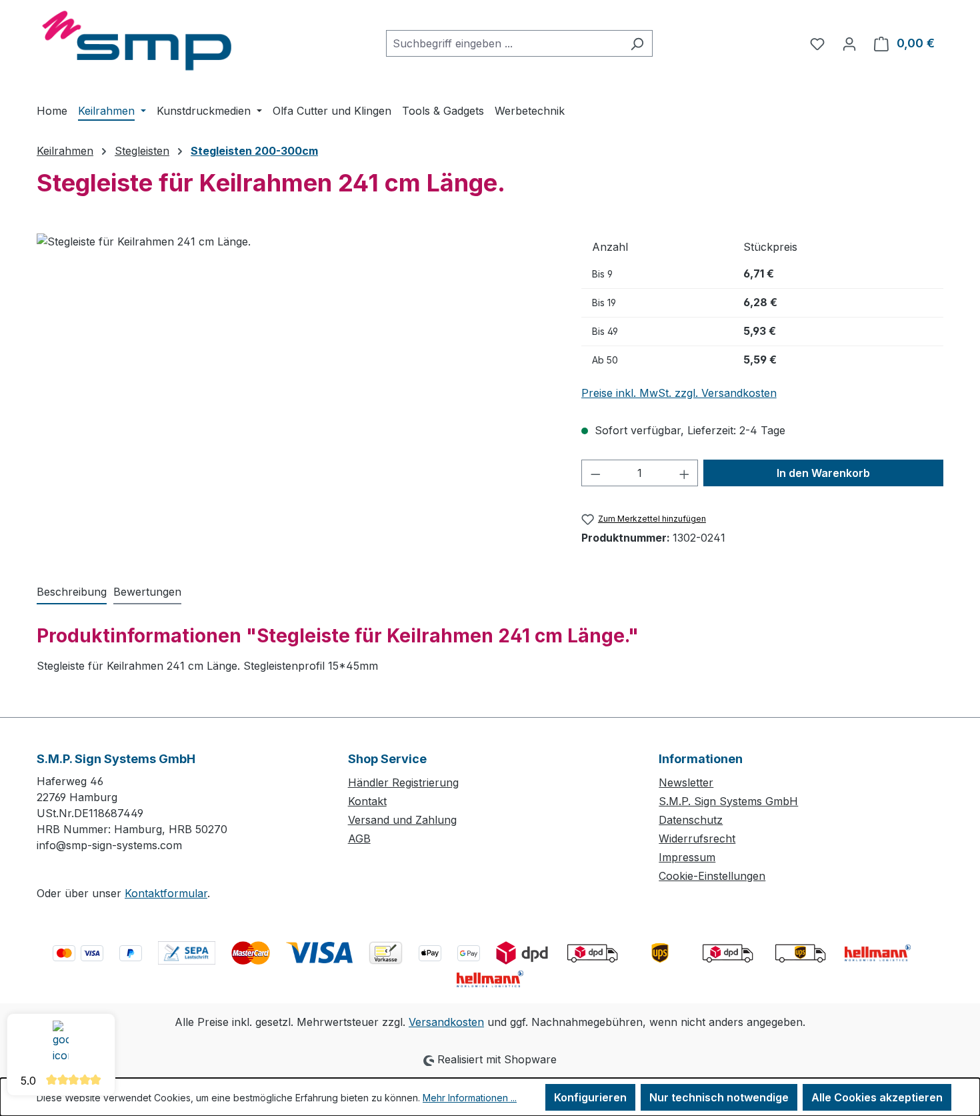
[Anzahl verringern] (595, 473)
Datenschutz (691, 819)
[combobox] (504, 43)
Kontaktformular (166, 893)
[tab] (72, 592)
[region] (295, 376)
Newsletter (686, 782)
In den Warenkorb (823, 473)
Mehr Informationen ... (470, 1097)
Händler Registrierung (403, 782)
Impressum (687, 857)
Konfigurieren (590, 1097)
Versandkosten (446, 1022)
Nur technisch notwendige (719, 1097)
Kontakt (367, 801)
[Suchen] (637, 43)
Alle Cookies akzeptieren (877, 1097)
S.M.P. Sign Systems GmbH (728, 801)
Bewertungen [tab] (147, 591)
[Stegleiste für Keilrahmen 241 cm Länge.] (295, 376)
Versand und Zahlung (402, 819)
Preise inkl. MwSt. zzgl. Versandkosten (679, 393)
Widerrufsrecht (697, 838)
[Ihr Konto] (849, 43)
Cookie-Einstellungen (712, 876)
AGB (359, 838)
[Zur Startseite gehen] (137, 40)
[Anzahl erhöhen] (685, 473)
